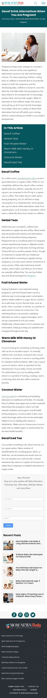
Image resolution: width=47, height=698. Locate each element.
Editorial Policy (20, 690)
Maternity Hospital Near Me (13, 673)
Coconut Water (13, 157)
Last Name (7, 505)
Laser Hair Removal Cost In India (14, 668)
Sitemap (33, 690)
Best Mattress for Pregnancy (13, 641)
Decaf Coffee (12, 133)
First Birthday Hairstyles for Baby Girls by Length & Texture (29, 569)
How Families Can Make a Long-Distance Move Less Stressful (28, 542)
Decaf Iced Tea (13, 162)
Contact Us (33, 687)
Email (6, 514)
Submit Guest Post (16, 687)
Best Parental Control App (12, 636)
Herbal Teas (11, 138)
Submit (8, 525)
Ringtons (32, 276)
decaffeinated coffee (27, 179)
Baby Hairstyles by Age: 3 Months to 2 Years (28, 582)
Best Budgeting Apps (10, 646)
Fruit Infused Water (15, 143)
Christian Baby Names (11, 657)
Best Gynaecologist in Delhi (13, 678)
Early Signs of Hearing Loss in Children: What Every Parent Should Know (30, 595)
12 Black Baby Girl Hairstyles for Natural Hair (29, 555)
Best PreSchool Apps (10, 652)
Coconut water (8, 396)
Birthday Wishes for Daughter (13, 662)
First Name (7, 495)
